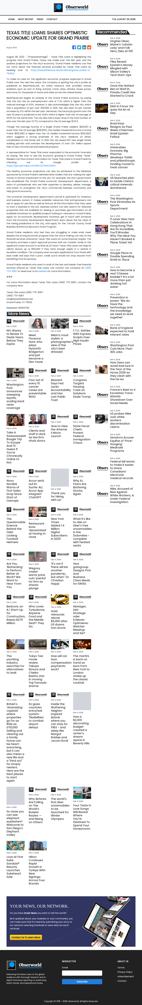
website (42, 271)
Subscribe (82, 981)
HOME (11, 19)
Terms (121, 967)
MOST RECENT (25, 19)
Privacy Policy (124, 972)
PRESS (40, 19)
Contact (122, 981)
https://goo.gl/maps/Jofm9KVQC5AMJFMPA (31, 165)
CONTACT (52, 19)
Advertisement (125, 976)
